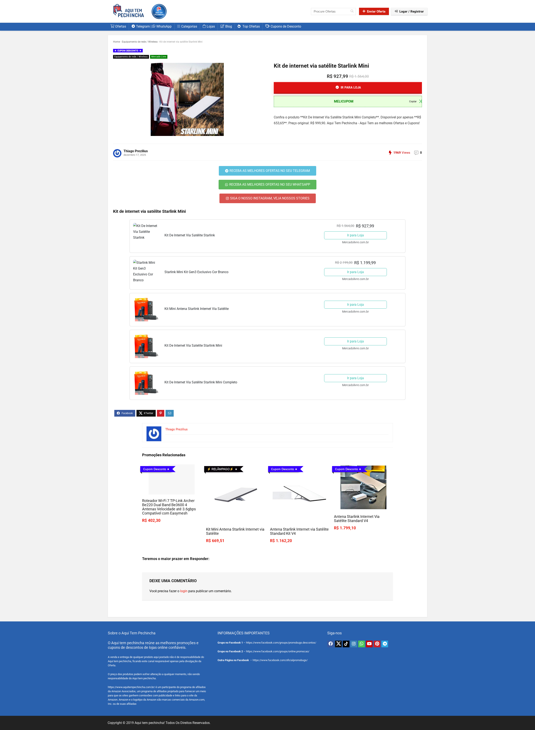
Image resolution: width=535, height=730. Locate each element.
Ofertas (120, 26)
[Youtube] (369, 644)
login (183, 591)
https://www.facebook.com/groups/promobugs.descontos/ (281, 642)
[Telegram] (384, 644)
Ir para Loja (355, 235)
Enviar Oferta (376, 11)
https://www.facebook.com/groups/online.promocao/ (277, 651)
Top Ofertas (251, 26)
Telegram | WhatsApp (154, 26)
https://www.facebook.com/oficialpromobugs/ (280, 660)
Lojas (211, 26)
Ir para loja (350, 87)
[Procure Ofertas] (352, 11)
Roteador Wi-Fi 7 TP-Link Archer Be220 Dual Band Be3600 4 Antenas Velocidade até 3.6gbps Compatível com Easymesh (169, 507)
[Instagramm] (353, 644)
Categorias (189, 26)
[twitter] (338, 644)
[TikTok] (346, 644)
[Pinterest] (377, 644)
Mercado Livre (158, 56)
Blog (228, 26)
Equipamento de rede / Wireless (140, 41)
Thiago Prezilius (136, 151)
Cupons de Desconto (286, 26)
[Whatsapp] (361, 644)
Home (116, 41)
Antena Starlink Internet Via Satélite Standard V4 (357, 519)
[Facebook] (330, 644)
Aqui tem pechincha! (150, 723)
